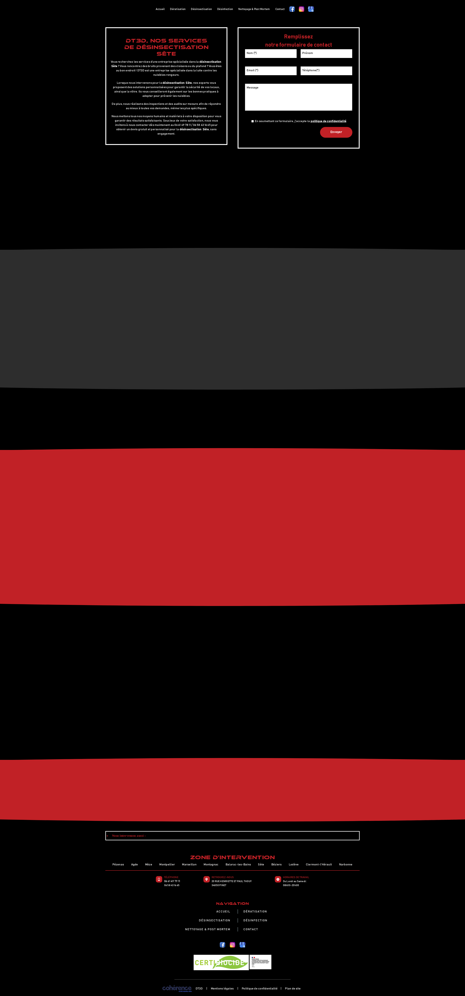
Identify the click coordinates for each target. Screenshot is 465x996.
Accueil (223, 911)
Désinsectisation (214, 920)
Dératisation (255, 911)
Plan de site (293, 988)
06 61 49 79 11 (172, 881)
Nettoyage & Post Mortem (207, 929)
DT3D (199, 988)
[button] (232, 836)
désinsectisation (210, 61)
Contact (250, 929)
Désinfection (255, 920)
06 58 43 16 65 (171, 885)
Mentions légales (222, 988)
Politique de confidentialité (260, 988)
